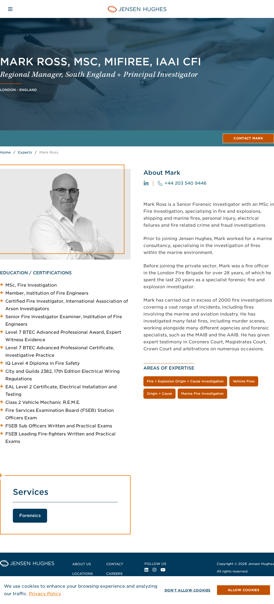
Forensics (30, 515)
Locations (82, 574)
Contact (114, 564)
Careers (114, 574)
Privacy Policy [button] (45, 593)
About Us (81, 564)
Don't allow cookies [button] (188, 590)
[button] (243, 590)
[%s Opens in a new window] (146, 183)
